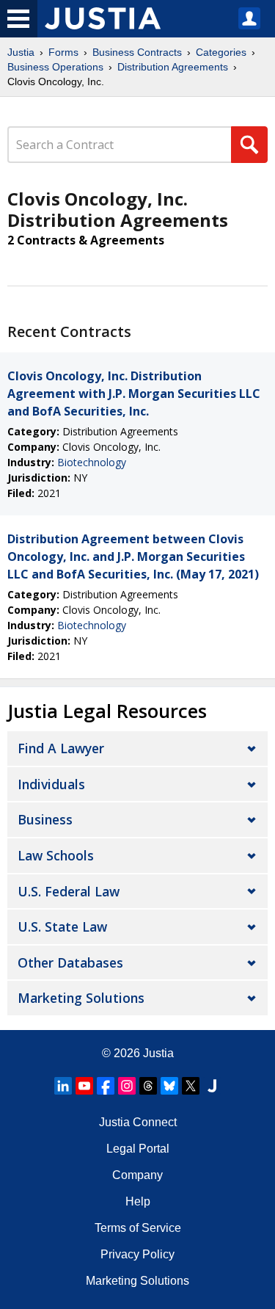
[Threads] (148, 1086)
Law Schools (56, 855)
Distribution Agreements (172, 67)
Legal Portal (137, 1148)
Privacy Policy (137, 1254)
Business (45, 819)
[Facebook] (105, 1086)
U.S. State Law (62, 926)
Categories (221, 52)
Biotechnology (91, 462)
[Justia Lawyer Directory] (212, 1086)
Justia (20, 52)
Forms (63, 52)
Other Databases (70, 962)
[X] (190, 1086)
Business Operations (55, 67)
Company (137, 1175)
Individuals (51, 784)
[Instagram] (127, 1086)
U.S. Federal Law (69, 891)
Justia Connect (138, 1122)
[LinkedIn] (63, 1086)
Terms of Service (138, 1228)
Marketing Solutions (81, 998)
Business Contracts (137, 52)
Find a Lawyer (61, 748)
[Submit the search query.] (249, 144)
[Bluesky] (169, 1086)
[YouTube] (84, 1086)
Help (137, 1201)
